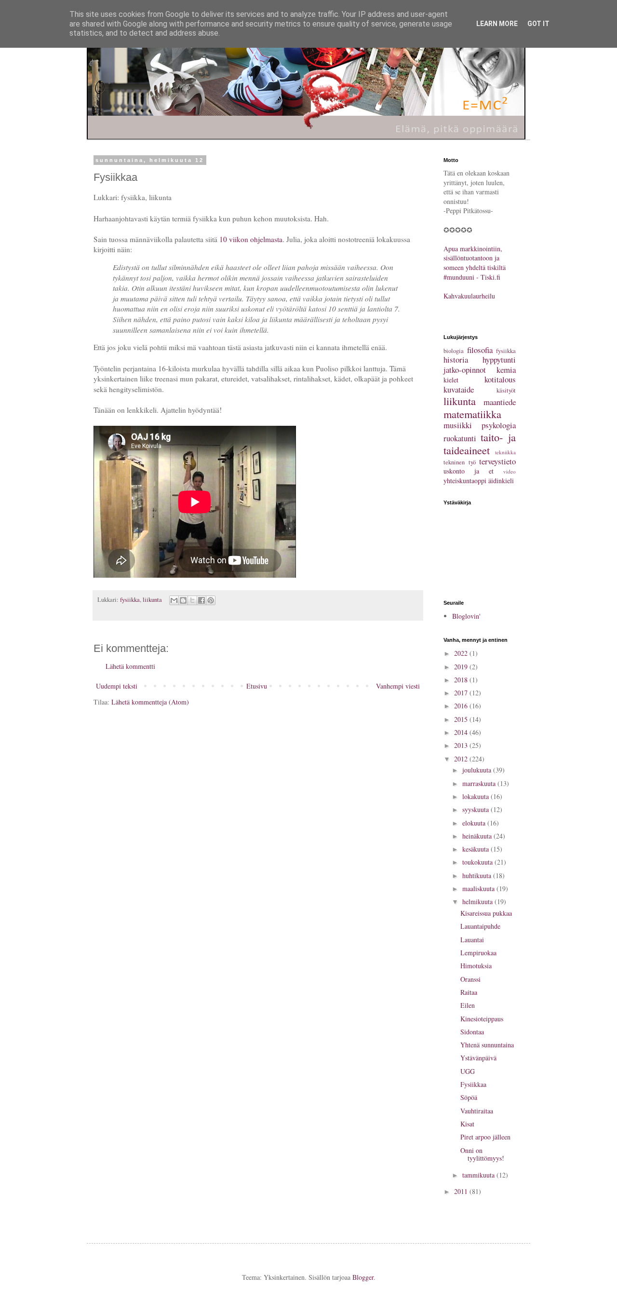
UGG (467, 1071)
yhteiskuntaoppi (464, 480)
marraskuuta (479, 783)
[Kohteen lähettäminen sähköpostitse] (174, 600)
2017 (461, 692)
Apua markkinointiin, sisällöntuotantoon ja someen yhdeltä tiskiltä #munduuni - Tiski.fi (474, 263)
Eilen (467, 1005)
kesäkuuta (476, 849)
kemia (506, 369)
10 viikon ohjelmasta (250, 239)
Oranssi (470, 979)
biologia (453, 351)
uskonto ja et (468, 470)
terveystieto (497, 461)
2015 (461, 719)
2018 (461, 679)
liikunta (152, 600)
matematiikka (472, 414)
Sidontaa (472, 1031)
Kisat (467, 1123)
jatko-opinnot (464, 369)
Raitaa (468, 992)
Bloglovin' (466, 616)
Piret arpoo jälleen (485, 1136)
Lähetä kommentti (130, 666)
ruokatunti (459, 438)
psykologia (499, 425)
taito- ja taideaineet (479, 443)
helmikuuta (478, 901)
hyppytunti (499, 359)
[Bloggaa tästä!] (183, 600)
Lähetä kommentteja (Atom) (150, 701)
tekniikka (505, 452)
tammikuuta (479, 1174)
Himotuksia (476, 965)
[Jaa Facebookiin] (201, 600)
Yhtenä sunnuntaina (487, 1044)
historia (455, 359)
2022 (461, 653)
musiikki (457, 425)
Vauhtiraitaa (476, 1110)
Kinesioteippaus (481, 1018)
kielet (450, 379)
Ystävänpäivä (478, 1057)
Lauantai (472, 939)
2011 (461, 1191)
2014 (461, 732)
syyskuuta (476, 809)
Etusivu (256, 686)
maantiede (499, 401)
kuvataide (458, 389)
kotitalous (500, 379)
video (509, 471)
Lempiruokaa (478, 952)
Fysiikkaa (473, 1084)
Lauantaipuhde (480, 926)
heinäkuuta (478, 835)
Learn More (497, 23)
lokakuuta (476, 796)
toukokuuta (478, 862)
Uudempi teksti (116, 686)
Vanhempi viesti (398, 686)
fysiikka (130, 600)
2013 (461, 745)
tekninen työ (459, 462)
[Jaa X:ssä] (192, 600)
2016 (461, 705)
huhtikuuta (477, 875)
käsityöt (506, 390)
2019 (461, 666)
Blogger (363, 1277)
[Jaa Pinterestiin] (210, 600)
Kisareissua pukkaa (486, 913)
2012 (461, 758)
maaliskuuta (479, 888)
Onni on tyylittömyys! (482, 1154)
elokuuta (474, 822)
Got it (538, 23)
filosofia (480, 349)
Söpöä (468, 1097)
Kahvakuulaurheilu (469, 295)
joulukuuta (477, 769)
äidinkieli (501, 480)
